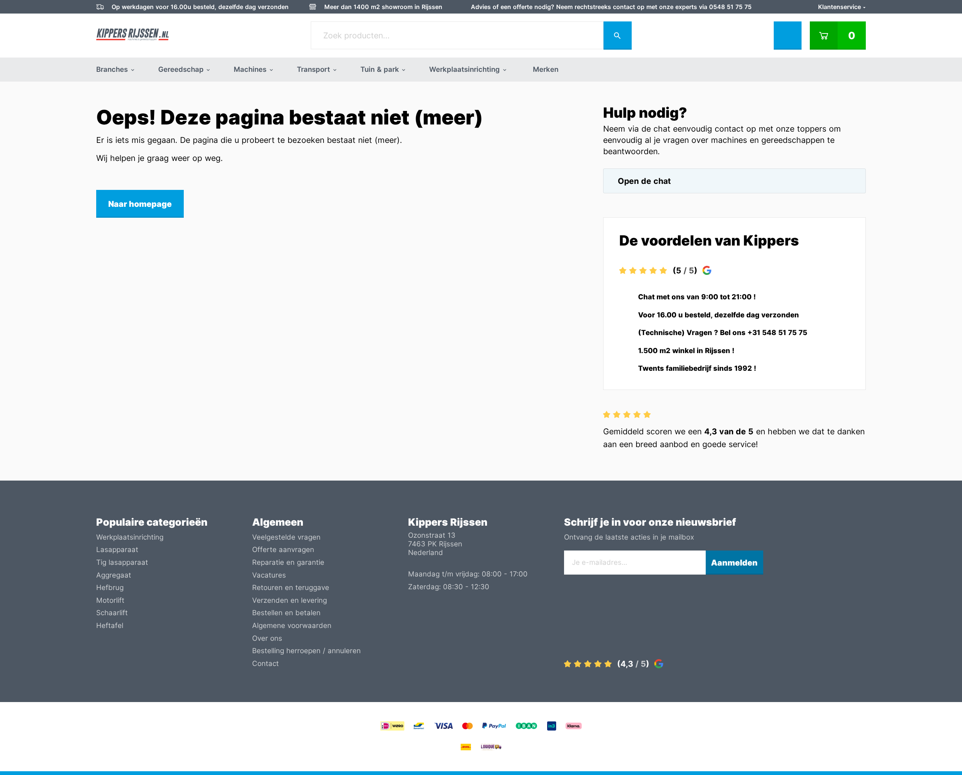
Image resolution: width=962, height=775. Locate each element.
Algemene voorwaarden (291, 625)
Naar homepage (140, 204)
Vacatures (269, 575)
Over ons (267, 638)
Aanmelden (734, 562)
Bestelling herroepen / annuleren (306, 650)
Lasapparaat (117, 549)
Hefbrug (110, 587)
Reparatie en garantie (288, 562)
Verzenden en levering (289, 600)
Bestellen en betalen (286, 612)
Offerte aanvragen (283, 549)
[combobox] (457, 35)
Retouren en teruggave (290, 587)
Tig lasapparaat (122, 562)
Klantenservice (840, 7)
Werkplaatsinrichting (129, 537)
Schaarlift (112, 612)
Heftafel (109, 625)
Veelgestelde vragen (286, 537)
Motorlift (110, 600)
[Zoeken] (618, 35)
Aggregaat (113, 575)
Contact (265, 663)
